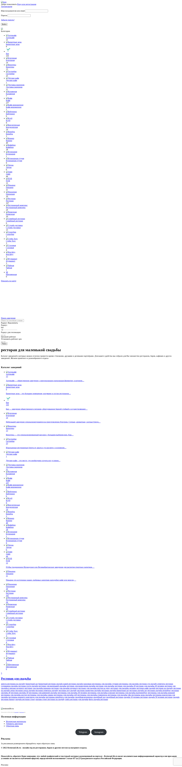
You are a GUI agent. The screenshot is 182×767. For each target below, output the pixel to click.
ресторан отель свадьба (25, 690)
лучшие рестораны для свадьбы (125, 684)
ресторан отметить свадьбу (46, 690)
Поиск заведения (8, 318)
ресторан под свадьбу (68, 690)
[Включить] (2, 335)
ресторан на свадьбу (164, 688)
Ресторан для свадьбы (16, 678)
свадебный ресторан (114, 697)
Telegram (83, 732)
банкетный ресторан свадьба (50, 684)
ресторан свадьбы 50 (19, 693)
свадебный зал (99, 697)
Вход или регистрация (26, 4)
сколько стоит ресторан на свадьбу (50, 699)
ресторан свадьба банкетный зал (115, 690)
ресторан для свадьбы (105, 686)
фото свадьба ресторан (98, 699)
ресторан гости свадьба (28, 686)
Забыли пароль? (7, 20)
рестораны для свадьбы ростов (14, 695)
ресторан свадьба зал (138, 690)
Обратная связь (12, 726)
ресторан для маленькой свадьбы (52, 686)
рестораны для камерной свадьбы (43, 693)
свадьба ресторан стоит (25, 699)
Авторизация (6, 6)
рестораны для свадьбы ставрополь (92, 695)
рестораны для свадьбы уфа (119, 695)
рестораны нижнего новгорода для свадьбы (26, 697)
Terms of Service (22, 712)
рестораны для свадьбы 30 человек (72, 693)
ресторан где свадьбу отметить (152, 684)
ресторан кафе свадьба (145, 688)
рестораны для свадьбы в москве (101, 693)
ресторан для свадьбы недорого (64, 688)
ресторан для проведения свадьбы (81, 686)
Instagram (98, 732)
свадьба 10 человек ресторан (136, 697)
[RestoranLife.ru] (3, 2)
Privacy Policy (16, 712)
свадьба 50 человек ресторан (160, 697)
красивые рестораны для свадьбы (97, 684)
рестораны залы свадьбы (141, 695)
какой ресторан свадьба (73, 684)
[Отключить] (4, 335)
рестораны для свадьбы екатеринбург (131, 693)
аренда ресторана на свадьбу (13, 684)
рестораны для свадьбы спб (65, 695)
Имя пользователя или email (13, 11)
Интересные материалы (16, 721)
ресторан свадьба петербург (159, 690)
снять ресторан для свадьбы (76, 699)
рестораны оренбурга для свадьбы (60, 697)
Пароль (4, 15)
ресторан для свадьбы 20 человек (150, 686)
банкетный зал (32, 684)
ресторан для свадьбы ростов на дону (94, 688)
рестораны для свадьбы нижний (161, 693)
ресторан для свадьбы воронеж (38, 688)
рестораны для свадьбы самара (40, 695)
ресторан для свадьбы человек (123, 688)
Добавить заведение (14, 724)
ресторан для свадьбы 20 (125, 686)
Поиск (4, 344)
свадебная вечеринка (84, 697)
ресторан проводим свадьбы (89, 690)
